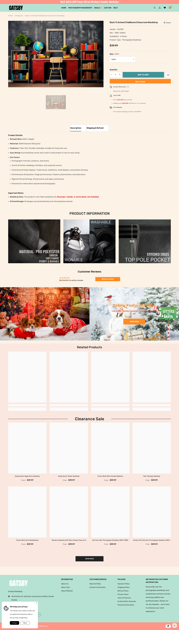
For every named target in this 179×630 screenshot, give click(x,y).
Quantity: (114, 70)
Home (10, 16)
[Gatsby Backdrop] (45, 314)
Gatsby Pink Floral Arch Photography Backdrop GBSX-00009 (151, 540)
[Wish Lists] (165, 8)
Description (75, 128)
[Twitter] (39, 615)
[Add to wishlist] (168, 75)
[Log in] (160, 8)
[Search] (155, 8)
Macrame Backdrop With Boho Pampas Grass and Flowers (69, 540)
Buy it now (140, 82)
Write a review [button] (108, 279)
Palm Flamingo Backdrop (151, 476)
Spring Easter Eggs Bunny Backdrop (27, 476)
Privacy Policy (14, 618)
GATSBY (120, 29)
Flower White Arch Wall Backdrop (27, 540)
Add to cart (143, 75)
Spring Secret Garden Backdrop (68, 476)
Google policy (23, 618)
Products (19, 16)
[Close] (36, 603)
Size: (114, 54)
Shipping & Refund (95, 128)
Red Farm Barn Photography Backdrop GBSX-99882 (110, 540)
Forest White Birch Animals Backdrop (110, 476)
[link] (34, 241)
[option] (55, 54)
